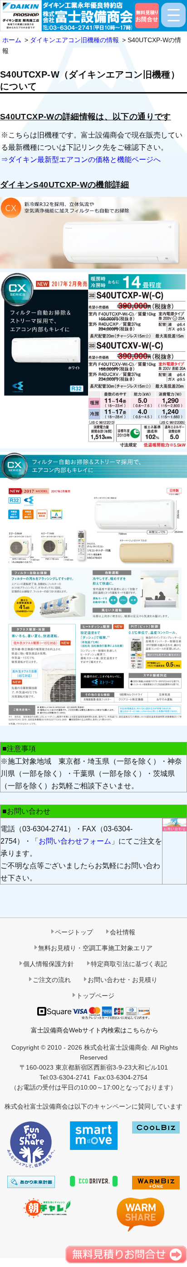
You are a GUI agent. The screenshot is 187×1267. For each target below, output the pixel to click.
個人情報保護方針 (48, 963)
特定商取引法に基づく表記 (129, 963)
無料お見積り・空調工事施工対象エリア (95, 948)
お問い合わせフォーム (75, 841)
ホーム (11, 40)
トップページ (95, 995)
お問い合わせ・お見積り (122, 979)
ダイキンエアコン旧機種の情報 (74, 40)
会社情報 (122, 932)
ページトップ (74, 932)
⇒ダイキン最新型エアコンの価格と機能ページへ (81, 159)
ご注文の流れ (52, 979)
